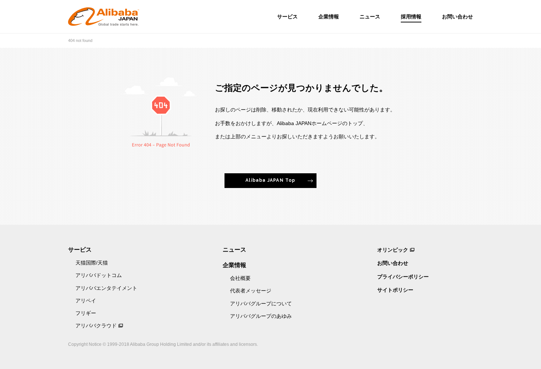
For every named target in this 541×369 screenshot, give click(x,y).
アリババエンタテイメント (106, 288)
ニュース (370, 16)
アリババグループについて (261, 303)
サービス (287, 16)
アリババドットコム (98, 275)
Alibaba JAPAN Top (270, 180)
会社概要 (240, 278)
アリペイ (85, 301)
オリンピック (392, 250)
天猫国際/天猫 (91, 263)
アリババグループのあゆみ (261, 316)
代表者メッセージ (250, 291)
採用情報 (411, 16)
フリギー (85, 313)
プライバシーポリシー (403, 277)
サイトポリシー (395, 290)
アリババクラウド (96, 326)
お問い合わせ (457, 16)
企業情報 (328, 16)
